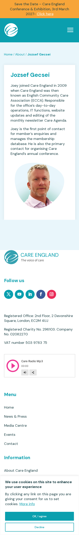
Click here (45, 14)
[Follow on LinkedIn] (30, 294)
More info (27, 504)
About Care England (21, 470)
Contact (11, 444)
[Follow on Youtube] (19, 294)
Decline (39, 527)
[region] (39, 505)
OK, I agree (39, 516)
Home (8, 54)
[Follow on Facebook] (40, 294)
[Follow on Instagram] (51, 294)
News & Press (15, 416)
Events (9, 435)
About (20, 54)
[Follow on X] (8, 294)
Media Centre (15, 425)
